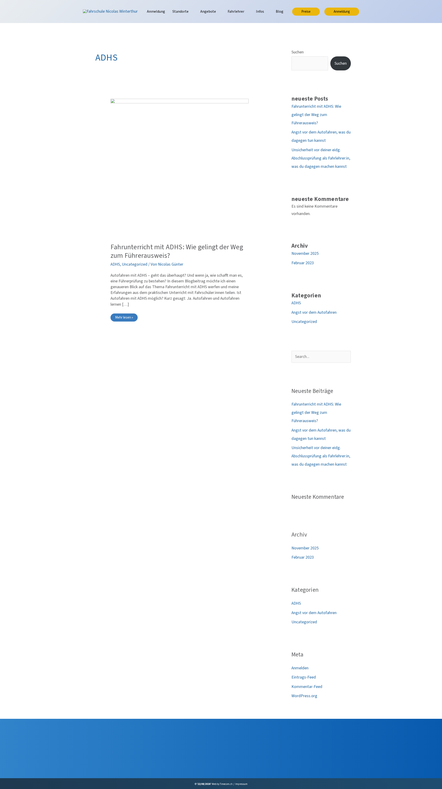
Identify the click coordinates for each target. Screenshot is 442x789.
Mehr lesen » (126, 318)
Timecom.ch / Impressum (233, 784)
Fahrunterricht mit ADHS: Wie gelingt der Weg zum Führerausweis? (176, 251)
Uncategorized (134, 264)
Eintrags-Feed (303, 677)
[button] (191, 11)
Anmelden (299, 668)
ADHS (115, 264)
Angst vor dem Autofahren (314, 312)
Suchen (297, 52)
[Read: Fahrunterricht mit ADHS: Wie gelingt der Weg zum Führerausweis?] (179, 167)
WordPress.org (304, 696)
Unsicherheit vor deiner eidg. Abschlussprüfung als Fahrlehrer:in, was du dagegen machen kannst (320, 158)
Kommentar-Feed (306, 687)
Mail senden (190, 761)
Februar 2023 (302, 263)
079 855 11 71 (191, 752)
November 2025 (305, 253)
